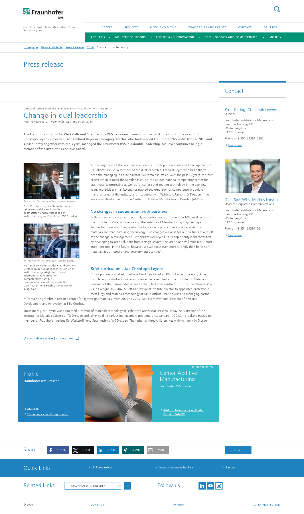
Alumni (230, 467)
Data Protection (267, 504)
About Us (97, 37)
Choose (127, 486)
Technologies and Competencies (231, 37)
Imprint (179, 504)
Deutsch (270, 27)
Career (107, 27)
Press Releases (74, 47)
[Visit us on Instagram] (219, 486)
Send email (235, 145)
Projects (131, 27)
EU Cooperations (102, 467)
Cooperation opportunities (175, 467)
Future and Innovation (175, 37)
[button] (58, 450)
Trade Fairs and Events (207, 27)
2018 (90, 47)
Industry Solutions (130, 37)
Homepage (31, 47)
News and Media (163, 27)
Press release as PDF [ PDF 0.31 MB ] (51, 338)
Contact (245, 27)
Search (276, 9)
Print (238, 450)
